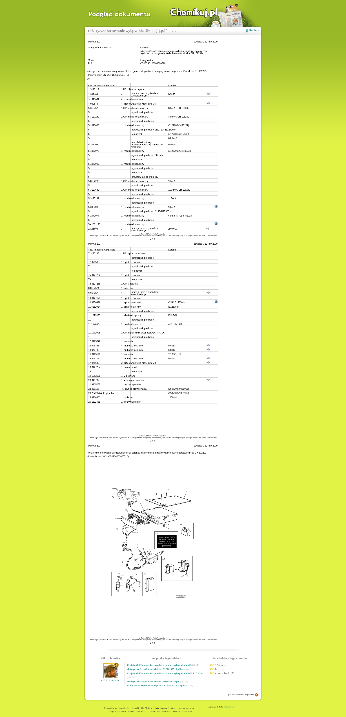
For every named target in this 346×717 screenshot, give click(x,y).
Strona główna (110, 708)
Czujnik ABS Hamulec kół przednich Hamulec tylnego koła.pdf (159, 665)
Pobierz (254, 30)
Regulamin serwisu (117, 711)
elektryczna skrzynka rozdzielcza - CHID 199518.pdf (154, 669)
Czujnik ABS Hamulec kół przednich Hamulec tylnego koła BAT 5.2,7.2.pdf (165, 673)
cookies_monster (110, 680)
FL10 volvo (220, 665)
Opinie (172, 708)
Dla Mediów (146, 708)
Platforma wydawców (182, 711)
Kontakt (135, 708)
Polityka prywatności (137, 711)
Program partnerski (186, 708)
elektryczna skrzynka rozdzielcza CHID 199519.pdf (153, 681)
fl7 (215, 669)
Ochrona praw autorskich (159, 711)
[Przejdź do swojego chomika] (190, 13)
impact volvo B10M (224, 673)
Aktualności (124, 708)
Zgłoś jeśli (240, 694)
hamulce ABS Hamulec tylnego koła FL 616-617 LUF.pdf (156, 685)
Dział (161, 708)
